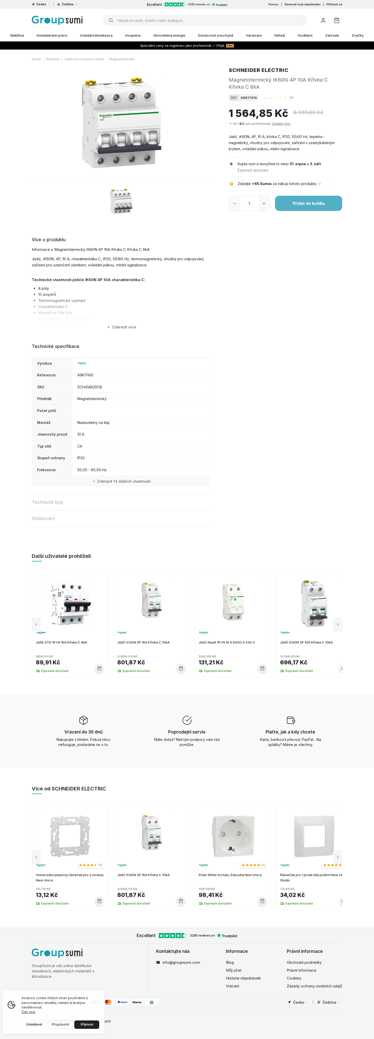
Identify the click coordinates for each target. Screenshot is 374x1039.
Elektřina (17, 35)
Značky (358, 35)
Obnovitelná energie (169, 35)
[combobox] (205, 20)
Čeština (67, 4)
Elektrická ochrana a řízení (84, 59)
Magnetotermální (122, 59)
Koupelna (132, 35)
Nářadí (280, 35)
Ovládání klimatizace (96, 35)
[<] (36, 624)
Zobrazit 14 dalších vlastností (124, 481)
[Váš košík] (336, 20)
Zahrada (332, 35)
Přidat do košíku (309, 203)
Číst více (28, 1012)
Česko (41, 4)
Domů (36, 59)
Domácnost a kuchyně (215, 35)
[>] (337, 624)
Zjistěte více (281, 124)
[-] (234, 203)
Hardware (254, 35)
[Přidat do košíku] (99, 668)
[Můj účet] (323, 20)
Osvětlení (305, 35)
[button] (279, 97)
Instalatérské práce (52, 35)
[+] (264, 203)
